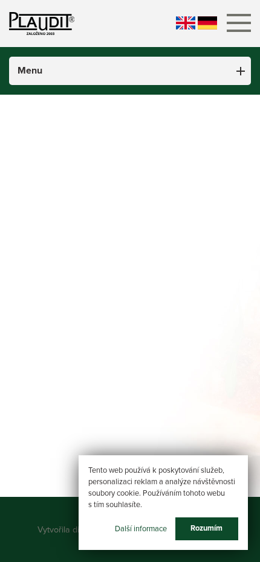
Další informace (141, 528)
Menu (30, 71)
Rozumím (206, 528)
